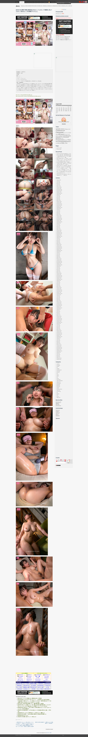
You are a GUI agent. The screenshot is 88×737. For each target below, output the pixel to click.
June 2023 (58, 225)
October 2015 (59, 335)
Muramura (58, 138)
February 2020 (59, 273)
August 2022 (59, 237)
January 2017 (59, 317)
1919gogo (66, 129)
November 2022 (59, 233)
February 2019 (59, 287)
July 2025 (58, 195)
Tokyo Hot (58, 390)
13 (63, 108)
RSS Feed (64, 9)
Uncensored (28, 2)
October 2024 (59, 206)
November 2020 (59, 262)
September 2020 (59, 264)
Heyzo (62, 134)
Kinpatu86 (58, 137)
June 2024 (58, 211)
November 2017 (59, 305)
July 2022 (58, 238)
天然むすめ (64, 143)
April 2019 (58, 285)
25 (59, 110)
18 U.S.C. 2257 (48, 732)
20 (63, 109)
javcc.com (29, 735)
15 (68, 108)
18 (59, 109)
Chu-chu (67, 132)
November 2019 (59, 276)
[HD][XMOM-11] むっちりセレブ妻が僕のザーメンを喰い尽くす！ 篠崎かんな (31, 712)
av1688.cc (57, 411)
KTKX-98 (62, 137)
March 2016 (59, 329)
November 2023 (59, 219)
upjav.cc (57, 414)
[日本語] (86, 1)
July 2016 (58, 324)
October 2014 (59, 349)
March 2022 (59, 243)
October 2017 (59, 306)
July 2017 (58, 310)
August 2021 (59, 251)
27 (63, 110)
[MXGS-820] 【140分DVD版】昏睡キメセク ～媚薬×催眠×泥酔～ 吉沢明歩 (31, 703)
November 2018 (59, 291)
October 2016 (59, 321)
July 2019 (58, 281)
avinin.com (57, 413)
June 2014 (58, 354)
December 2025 (59, 189)
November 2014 (59, 348)
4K (41, 2)
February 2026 (59, 187)
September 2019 (59, 279)
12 (61, 108)
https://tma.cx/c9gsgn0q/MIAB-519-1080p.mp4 (24, 94)
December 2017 (59, 304)
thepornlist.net (58, 402)
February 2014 (59, 358)
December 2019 (59, 275)
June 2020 (58, 268)
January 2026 (59, 188)
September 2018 (59, 293)
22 (68, 109)
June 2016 (58, 325)
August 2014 (59, 352)
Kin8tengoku (67, 135)
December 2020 (59, 261)
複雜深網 (57, 403)
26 (61, 110)
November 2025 (59, 190)
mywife (62, 138)
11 (59, 108)
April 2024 (58, 213)
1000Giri (62, 129)
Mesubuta (66, 137)
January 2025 (59, 202)
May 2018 (58, 298)
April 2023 (58, 227)
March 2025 (59, 200)
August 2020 (59, 266)
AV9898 (69, 129)
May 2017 (58, 312)
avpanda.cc (58, 415)
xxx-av (59, 143)
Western (68, 141)
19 (61, 109)
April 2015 (58, 342)
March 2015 (59, 343)
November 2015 (59, 334)
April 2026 (58, 184)
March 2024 (59, 214)
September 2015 (59, 336)
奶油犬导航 (57, 404)
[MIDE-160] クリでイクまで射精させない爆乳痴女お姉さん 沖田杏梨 (30, 698)
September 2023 (59, 221)
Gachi (70, 132)
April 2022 (58, 242)
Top (63, 735)
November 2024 (59, 205)
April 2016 (58, 328)
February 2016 (59, 330)
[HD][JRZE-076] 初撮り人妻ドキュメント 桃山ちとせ (27, 716)
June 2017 (58, 311)
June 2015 (58, 340)
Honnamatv (66, 134)
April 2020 (58, 270)
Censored (22, 2)
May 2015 (58, 341)
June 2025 (58, 196)
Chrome (65, 132)
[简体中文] (80, 1)
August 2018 (59, 294)
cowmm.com (58, 412)
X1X (56, 143)
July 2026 (58, 181)
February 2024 (59, 215)
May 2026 (58, 183)
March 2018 (59, 300)
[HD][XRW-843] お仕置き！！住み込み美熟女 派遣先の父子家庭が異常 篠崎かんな (32, 714)
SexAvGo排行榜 (58, 405)
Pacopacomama (60, 139)
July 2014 (58, 353)
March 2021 (59, 257)
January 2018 (59, 303)
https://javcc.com (58, 13)
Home (17, 2)
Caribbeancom (60, 130)
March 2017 (59, 315)
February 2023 (59, 230)
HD (36, 2)
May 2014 (58, 355)
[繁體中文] (82, 1)
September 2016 (59, 322)
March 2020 (59, 272)
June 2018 (58, 297)
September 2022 (59, 236)
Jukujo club (61, 135)
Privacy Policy (59, 149)
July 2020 (58, 267)
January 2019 (59, 288)
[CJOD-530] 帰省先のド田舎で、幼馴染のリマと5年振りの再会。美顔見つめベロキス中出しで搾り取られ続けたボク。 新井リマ (64, 163)
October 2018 (59, 292)
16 (70, 108)
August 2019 (59, 280)
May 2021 (58, 255)
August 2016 (59, 323)
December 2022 (59, 232)
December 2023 (59, 218)
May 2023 (58, 226)
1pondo (58, 129)
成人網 (45, 2)
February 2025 (59, 201)
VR (38, 2)
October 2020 (59, 263)
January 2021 (59, 260)
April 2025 (58, 199)
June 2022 (58, 239)
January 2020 (59, 274)
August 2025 (59, 194)
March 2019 (59, 286)
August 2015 (59, 337)
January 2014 (59, 359)
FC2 (33, 2)
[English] (84, 1)
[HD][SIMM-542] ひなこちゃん (23, 715)
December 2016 (59, 318)
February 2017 (59, 316)
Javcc (18, 6)
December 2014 (59, 347)
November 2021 (59, 248)
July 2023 (58, 224)
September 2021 (59, 250)
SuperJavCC (22, 13)
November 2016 (59, 319)
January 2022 (59, 245)
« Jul (56, 112)
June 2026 (58, 182)
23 (70, 109)
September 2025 (59, 193)
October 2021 (59, 249)
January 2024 (59, 217)
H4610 (57, 134)
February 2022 (59, 244)
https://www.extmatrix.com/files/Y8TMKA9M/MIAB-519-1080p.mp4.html (28, 96)
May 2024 (58, 212)
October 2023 (59, 220)
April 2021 (58, 256)
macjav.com (58, 410)
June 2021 (58, 254)
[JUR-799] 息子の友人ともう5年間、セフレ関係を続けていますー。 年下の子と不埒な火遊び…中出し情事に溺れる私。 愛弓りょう (64, 159)
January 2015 (59, 346)
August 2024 (59, 208)
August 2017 (59, 309)
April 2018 (58, 299)
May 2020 (58, 269)
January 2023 (59, 231)
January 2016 (59, 331)
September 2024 (59, 207)
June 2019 (58, 282)
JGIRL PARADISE (59, 380)
